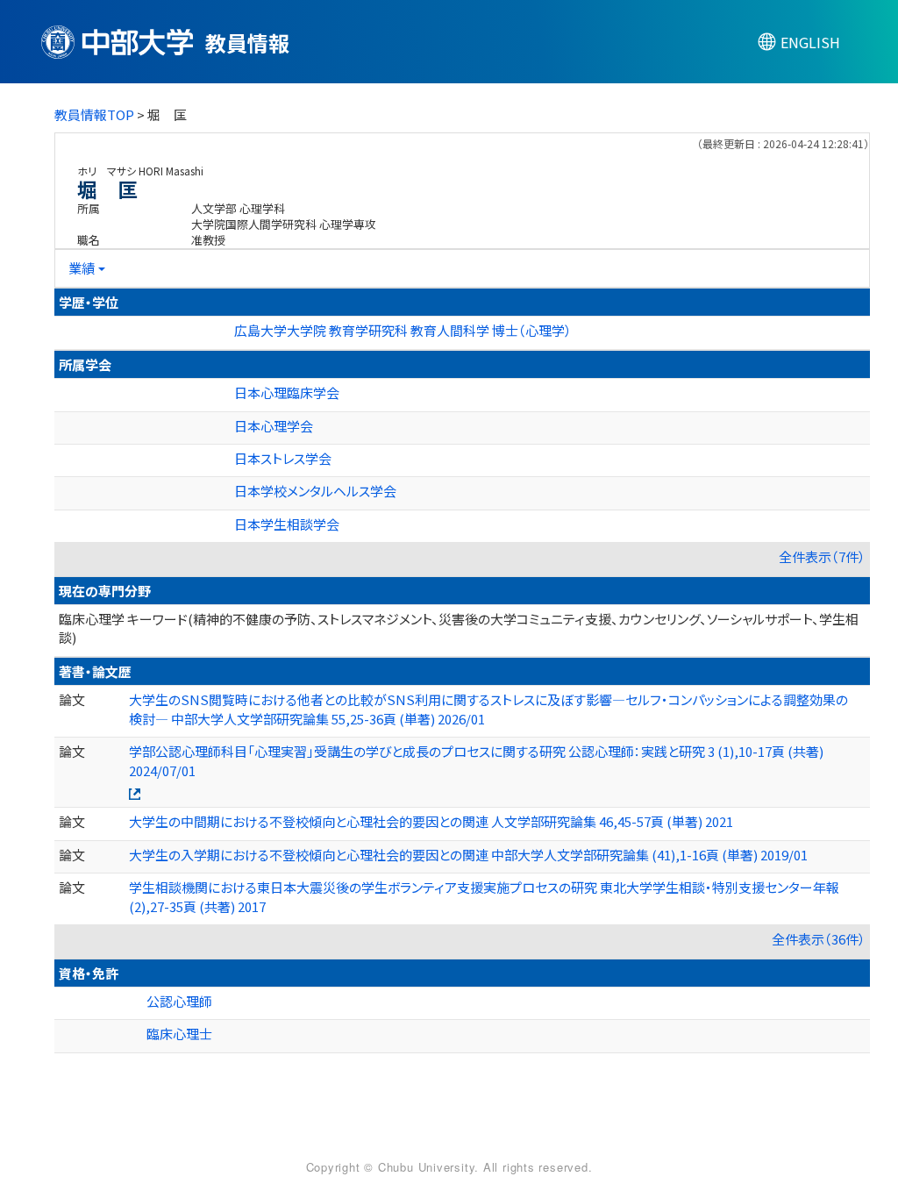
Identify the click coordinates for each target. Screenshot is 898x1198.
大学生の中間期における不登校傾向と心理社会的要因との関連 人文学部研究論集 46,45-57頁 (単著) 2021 (431, 821)
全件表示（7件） (822, 556)
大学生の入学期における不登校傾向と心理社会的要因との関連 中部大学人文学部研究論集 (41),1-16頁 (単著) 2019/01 (468, 854)
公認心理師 (179, 1001)
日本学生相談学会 (286, 524)
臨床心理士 (179, 1033)
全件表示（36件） (819, 939)
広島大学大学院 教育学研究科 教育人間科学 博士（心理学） (403, 330)
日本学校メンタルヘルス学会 (315, 490)
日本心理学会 (273, 426)
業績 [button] (81, 268)
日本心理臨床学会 (286, 392)
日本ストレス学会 (282, 458)
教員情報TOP (94, 114)
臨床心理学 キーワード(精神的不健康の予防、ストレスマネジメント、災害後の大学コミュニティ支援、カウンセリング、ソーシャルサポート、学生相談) (459, 628)
